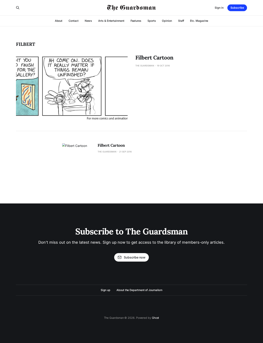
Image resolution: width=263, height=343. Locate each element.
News (88, 20)
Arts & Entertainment (111, 20)
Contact (73, 20)
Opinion (167, 20)
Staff (181, 20)
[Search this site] (18, 8)
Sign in (219, 7)
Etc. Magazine (199, 20)
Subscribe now (134, 257)
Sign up (105, 290)
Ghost (155, 317)
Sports (151, 20)
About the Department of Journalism (139, 290)
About (59, 20)
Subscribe (237, 7)
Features (136, 20)
